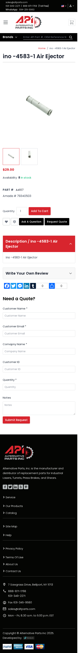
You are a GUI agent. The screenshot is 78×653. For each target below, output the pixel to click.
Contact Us (13, 571)
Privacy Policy (14, 548)
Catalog (11, 513)
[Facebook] (5, 487)
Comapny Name (15, 344)
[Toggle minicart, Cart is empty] (71, 22)
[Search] (70, 37)
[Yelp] (21, 487)
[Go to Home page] (28, 22)
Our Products (14, 506)
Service (10, 497)
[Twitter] (10, 487)
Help (9, 535)
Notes (7, 398)
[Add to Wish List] (6, 221)
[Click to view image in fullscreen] (39, 107)
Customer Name (15, 308)
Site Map (11, 526)
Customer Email (14, 326)
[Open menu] (6, 22)
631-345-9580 (20, 602)
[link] (70, 6)
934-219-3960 (26, 9)
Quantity (9, 211)
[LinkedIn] (15, 487)
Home (42, 48)
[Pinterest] (26, 487)
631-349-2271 (13, 5)
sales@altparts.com (17, 2)
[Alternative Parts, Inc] (19, 453)
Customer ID (11, 362)
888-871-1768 (30, 5)
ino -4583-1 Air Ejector (62, 48)
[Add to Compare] (14, 221)
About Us (12, 564)
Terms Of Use (14, 557)
